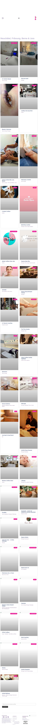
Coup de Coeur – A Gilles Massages (8, 540)
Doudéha (4, 512)
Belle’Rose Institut (25, 224)
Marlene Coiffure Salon (7, 480)
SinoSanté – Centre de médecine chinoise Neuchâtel (28, 511)
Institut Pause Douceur (26, 450)
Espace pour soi (25, 567)
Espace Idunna (24, 537)
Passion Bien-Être (25, 261)
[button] (19, 18)
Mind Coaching (24, 637)
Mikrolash (23, 403)
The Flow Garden (25, 329)
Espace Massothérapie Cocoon (26, 292)
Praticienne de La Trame (8, 573)
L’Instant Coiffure (6, 211)
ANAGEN (4, 289)
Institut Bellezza (6, 693)
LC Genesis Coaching (7, 323)
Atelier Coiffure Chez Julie (8, 261)
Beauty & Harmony (6, 129)
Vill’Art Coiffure (6, 632)
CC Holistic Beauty (6, 79)
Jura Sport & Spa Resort (8, 435)
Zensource (4, 371)
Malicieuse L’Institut (26, 179)
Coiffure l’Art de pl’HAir (27, 110)
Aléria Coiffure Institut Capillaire (26, 358)
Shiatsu (3, 667)
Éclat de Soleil (24, 78)
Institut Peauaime (25, 669)
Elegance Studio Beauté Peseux (8, 605)
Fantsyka (23, 603)
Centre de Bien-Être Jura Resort (8, 180)
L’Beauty (23, 480)
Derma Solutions (6, 403)
